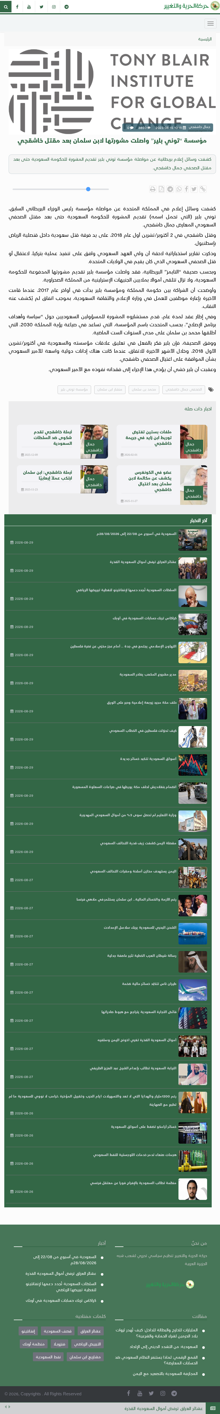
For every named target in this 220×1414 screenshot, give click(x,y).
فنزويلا (59, 1343)
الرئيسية (205, 38)
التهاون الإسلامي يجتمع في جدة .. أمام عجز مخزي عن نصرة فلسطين (123, 646)
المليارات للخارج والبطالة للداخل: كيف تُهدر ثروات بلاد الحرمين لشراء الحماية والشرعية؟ (157, 1332)
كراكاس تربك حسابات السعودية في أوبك (144, 618)
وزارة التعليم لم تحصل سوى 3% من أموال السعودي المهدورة (127, 815)
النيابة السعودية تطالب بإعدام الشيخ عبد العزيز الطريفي (133, 1068)
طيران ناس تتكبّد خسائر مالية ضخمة (149, 984)
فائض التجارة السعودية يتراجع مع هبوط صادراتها (138, 1012)
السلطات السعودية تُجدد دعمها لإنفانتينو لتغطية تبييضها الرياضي (141, 1410)
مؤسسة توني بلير (74, 389)
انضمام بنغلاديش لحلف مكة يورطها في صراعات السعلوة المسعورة (124, 787)
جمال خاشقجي (193, 446)
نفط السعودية (48, 1356)
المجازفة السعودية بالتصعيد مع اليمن (165, 1373)
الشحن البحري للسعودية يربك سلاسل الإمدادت (140, 927)
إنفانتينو (28, 1330)
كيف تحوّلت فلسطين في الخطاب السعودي (142, 730)
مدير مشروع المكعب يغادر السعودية (147, 674)
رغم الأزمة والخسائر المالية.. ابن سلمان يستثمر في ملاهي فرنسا (126, 899)
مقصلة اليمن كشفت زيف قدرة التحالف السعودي (138, 843)
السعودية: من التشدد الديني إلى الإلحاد (163, 1346)
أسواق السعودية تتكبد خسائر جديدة (148, 759)
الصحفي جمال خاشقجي (184, 389)
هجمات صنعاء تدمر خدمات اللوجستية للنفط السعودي (134, 1155)
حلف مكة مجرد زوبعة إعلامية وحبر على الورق (141, 702)
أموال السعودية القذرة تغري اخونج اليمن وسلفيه (136, 1040)
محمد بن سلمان (144, 389)
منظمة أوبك (34, 1343)
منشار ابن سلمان (109, 389)
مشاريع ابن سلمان (85, 1356)
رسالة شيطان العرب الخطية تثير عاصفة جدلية (141, 955)
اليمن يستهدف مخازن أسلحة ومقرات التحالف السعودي (133, 871)
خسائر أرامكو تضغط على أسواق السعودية (143, 1126)
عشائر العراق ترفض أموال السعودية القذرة (143, 562)
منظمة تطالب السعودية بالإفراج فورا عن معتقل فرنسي (133, 1183)
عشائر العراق (90, 1330)
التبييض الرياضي (87, 1343)
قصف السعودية (58, 1330)
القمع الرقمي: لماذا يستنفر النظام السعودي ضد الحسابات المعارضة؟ (156, 1359)
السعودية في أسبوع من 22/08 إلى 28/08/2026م (136, 534)
